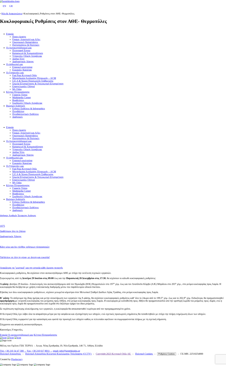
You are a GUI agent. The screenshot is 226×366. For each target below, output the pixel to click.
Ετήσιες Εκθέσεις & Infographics (28, 108)
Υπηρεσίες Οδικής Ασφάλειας (27, 56)
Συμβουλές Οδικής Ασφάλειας (27, 103)
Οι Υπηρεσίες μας (15, 72)
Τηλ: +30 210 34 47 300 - (13, 351)
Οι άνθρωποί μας (14, 64)
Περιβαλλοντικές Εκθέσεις (25, 114)
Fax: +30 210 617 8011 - (39, 351)
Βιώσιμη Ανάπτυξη (15, 105)
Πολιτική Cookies (144, 353)
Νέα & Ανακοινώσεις (11, 13)
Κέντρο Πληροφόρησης (18, 92)
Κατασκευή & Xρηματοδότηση (27, 53)
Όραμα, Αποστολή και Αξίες (26, 39)
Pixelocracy (17, 359)
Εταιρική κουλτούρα (22, 67)
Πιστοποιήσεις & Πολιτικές (25, 45)
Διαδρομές (17, 117)
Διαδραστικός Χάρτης (23, 61)
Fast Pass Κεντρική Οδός (24, 75)
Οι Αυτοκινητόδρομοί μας (19, 47)
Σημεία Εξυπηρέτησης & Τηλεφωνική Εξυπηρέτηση (37, 83)
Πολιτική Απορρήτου (10, 353)
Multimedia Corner (21, 97)
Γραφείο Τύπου (19, 94)
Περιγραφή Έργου (21, 50)
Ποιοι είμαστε (19, 36)
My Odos (17, 89)
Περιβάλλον (18, 111)
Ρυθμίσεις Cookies (166, 354)
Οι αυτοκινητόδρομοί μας (20, 335)
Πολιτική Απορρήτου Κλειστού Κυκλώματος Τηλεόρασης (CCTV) (58, 353)
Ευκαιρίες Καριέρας (22, 70)
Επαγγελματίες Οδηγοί (23, 86)
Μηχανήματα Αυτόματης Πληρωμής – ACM (34, 78)
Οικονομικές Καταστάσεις (25, 42)
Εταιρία (10, 34)
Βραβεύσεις (18, 100)
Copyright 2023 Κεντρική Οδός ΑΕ (113, 353)
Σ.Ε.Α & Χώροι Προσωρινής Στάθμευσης (32, 81)
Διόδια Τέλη (18, 58)
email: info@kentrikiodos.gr (66, 351)
